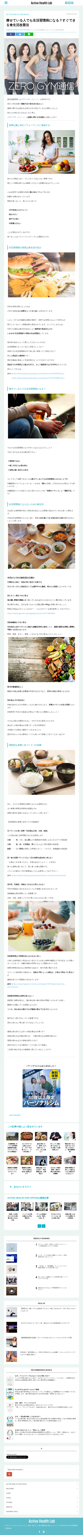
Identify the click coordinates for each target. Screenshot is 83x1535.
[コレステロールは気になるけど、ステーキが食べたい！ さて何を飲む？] (27, 1136)
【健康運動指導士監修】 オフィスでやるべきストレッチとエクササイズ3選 (46, 1338)
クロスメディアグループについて (14, 1525)
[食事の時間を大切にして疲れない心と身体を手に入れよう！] (70, 1160)
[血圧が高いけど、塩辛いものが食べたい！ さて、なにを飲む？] (41, 1136)
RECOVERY (10, 1489)
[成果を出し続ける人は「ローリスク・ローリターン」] (70, 1206)
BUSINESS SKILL (12, 1511)
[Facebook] (10, 34)
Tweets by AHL (11, 1454)
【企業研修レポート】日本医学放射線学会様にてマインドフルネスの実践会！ (12, 1147)
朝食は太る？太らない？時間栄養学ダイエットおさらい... (52, 1288)
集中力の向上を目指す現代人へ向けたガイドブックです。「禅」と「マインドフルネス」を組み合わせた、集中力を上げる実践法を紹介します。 (44, 1405)
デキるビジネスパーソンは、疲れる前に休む (41, 1216)
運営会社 (9, 1528)
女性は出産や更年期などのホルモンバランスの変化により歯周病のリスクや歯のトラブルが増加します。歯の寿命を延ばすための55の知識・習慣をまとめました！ (45, 1392)
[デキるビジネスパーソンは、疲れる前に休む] (41, 1206)
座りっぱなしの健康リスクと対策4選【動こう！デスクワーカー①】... (52, 1277)
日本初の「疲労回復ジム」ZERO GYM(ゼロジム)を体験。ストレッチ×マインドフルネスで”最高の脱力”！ (47, 1353)
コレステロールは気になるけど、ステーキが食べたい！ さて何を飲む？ (27, 1147)
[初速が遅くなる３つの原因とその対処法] (56, 1206)
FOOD (8, 1498)
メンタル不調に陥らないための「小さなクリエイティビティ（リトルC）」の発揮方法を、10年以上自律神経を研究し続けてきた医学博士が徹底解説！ (46, 1378)
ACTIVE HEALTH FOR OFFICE (17, 14)
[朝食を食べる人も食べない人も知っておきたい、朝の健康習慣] (70, 1136)
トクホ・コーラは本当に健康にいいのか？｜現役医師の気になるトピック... (52, 1256)
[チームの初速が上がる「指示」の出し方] (27, 1206)
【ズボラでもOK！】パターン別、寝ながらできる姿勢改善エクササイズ (44, 1323)
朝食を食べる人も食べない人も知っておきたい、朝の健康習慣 (70, 1147)
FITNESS (9, 1502)
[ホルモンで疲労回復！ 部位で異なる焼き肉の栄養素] (55, 1160)
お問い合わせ (32, 1525)
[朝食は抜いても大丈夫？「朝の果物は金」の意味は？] (41, 1160)
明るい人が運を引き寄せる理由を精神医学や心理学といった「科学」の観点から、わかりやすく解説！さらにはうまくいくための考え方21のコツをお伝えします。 (45, 1432)
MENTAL (9, 1507)
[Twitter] (20, 34)
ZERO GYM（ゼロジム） (30, 99)
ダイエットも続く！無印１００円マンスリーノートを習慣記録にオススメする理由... (52, 1245)
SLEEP (8, 1493)
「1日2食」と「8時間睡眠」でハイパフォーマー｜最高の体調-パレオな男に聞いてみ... (53, 1266)
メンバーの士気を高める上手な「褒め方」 (13, 1216)
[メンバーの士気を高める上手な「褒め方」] (12, 1206)
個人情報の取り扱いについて (48, 1525)
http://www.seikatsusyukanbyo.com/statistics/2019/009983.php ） (39, 378)
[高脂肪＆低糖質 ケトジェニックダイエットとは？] (12, 1160)
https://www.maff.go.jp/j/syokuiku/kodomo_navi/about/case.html (39, 875)
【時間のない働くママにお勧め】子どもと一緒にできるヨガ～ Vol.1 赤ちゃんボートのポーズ (48, 1309)
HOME (8, 30)
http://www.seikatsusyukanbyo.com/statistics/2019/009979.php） (39, 373)
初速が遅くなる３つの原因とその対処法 (56, 1216)
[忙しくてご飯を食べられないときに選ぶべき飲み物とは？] (55, 1136)
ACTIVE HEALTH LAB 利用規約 (68, 1525)
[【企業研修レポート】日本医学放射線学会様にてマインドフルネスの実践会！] (12, 1136)
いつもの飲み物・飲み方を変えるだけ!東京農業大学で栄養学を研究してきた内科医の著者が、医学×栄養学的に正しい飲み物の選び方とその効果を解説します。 (45, 1419)
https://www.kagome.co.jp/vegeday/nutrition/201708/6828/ (31, 613)
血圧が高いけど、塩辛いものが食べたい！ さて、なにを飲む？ (41, 1147)
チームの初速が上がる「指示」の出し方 (27, 1216)
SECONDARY (15, 1115)
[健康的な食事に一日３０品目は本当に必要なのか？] (27, 1160)
